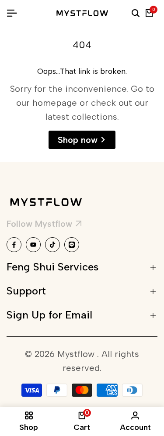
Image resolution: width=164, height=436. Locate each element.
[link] (44, 224)
